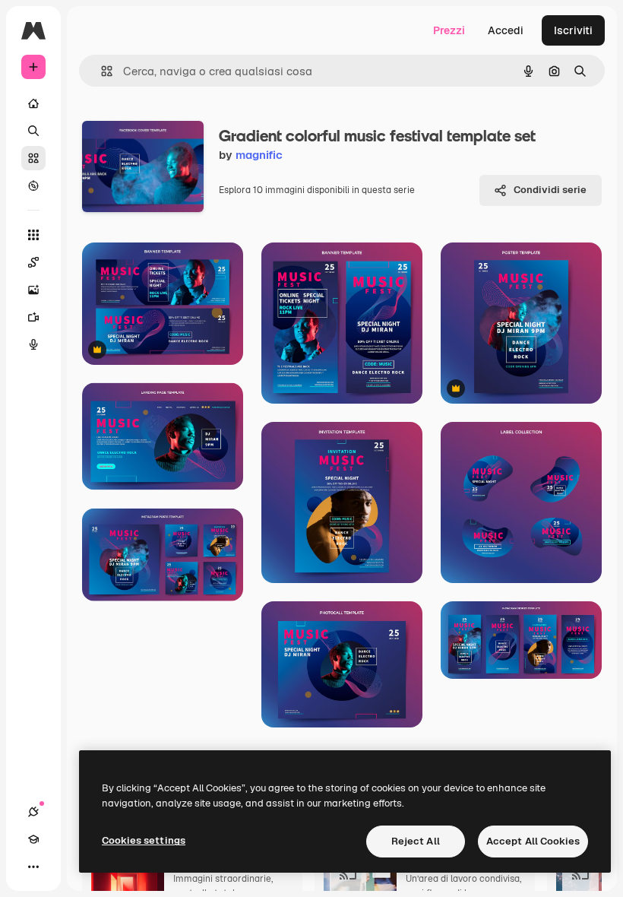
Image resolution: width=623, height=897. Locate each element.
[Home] (33, 103)
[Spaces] (33, 262)
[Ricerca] (33, 131)
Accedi (505, 30)
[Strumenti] (33, 235)
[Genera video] (33, 317)
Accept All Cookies (533, 841)
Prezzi (449, 30)
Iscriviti (573, 30)
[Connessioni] (33, 812)
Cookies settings (143, 840)
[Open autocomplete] (101, 71)
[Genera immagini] (33, 289)
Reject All (415, 841)
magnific (259, 154)
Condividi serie (550, 189)
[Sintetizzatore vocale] (33, 344)
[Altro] (33, 866)
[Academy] (33, 839)
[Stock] (33, 158)
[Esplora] (33, 185)
